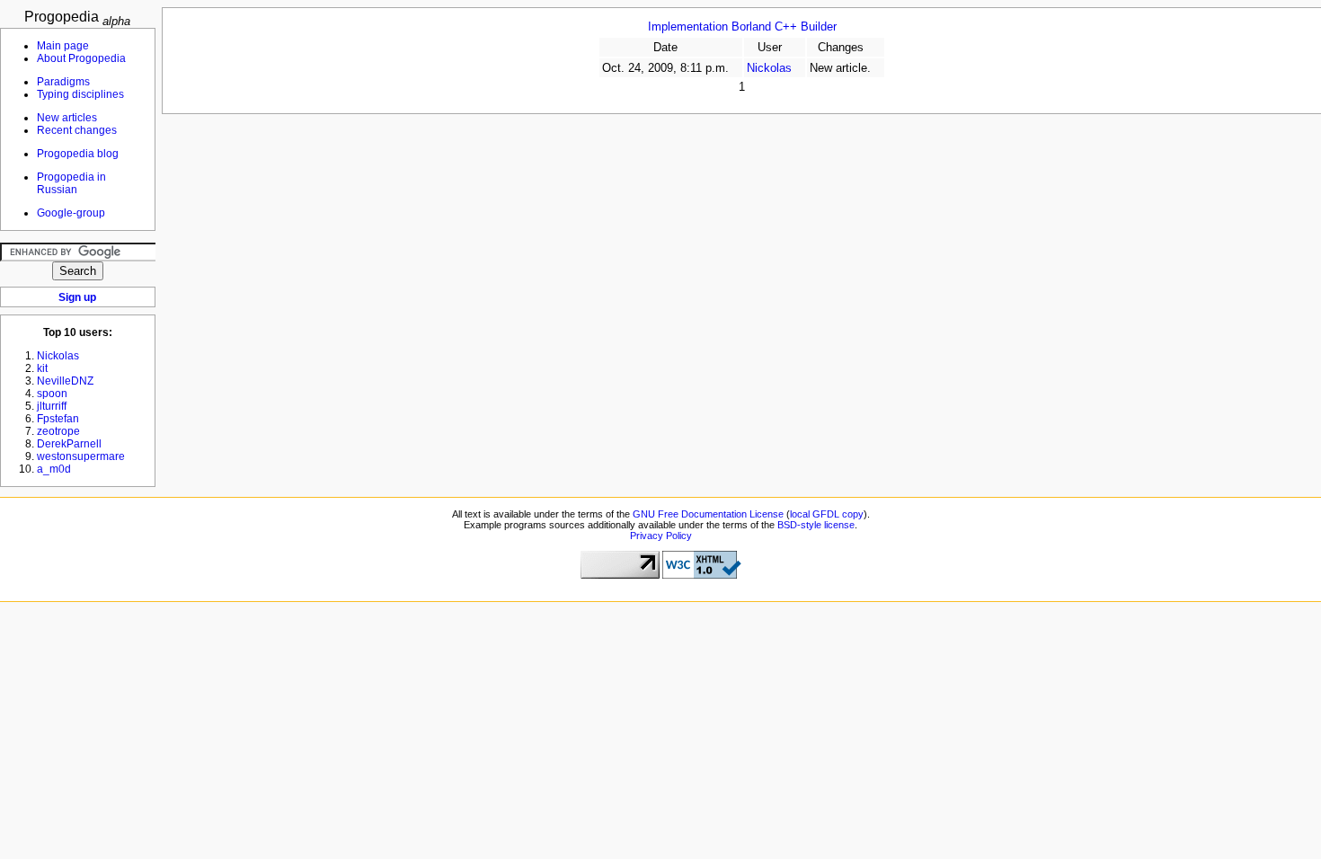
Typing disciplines (80, 94)
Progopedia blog (78, 153)
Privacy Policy (661, 535)
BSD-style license (816, 524)
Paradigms (63, 81)
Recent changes (77, 130)
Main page (63, 46)
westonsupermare (81, 456)
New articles (67, 117)
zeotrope (58, 431)
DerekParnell (69, 444)
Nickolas (769, 68)
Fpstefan (58, 418)
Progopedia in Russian (71, 183)
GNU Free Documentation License (708, 514)
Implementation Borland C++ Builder (742, 27)
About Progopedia (81, 58)
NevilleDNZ (65, 381)
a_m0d (54, 469)
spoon (52, 393)
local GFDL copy (827, 514)
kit (42, 368)
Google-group (71, 213)
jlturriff (51, 406)
